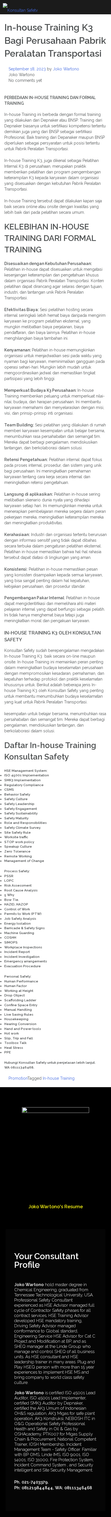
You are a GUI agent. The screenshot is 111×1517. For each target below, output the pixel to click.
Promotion (18, 1078)
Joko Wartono (66, 69)
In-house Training (59, 1078)
